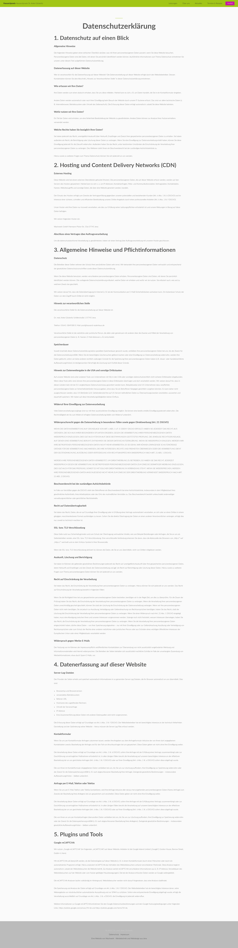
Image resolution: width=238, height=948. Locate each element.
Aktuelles (198, 3)
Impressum (124, 934)
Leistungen (173, 3)
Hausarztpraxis (23, 3)
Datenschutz (114, 934)
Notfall (230, 3)
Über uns (186, 3)
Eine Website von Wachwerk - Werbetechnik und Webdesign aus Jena (119, 938)
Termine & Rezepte (214, 3)
